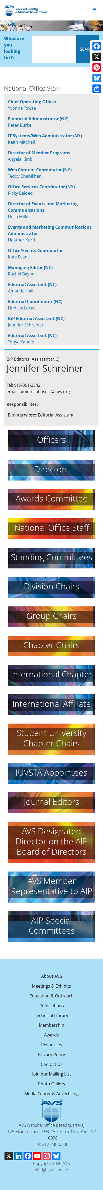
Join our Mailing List (51, 1074)
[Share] (96, 88)
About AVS (51, 976)
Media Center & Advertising (51, 1093)
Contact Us (52, 1064)
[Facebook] (96, 46)
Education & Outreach (52, 996)
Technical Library (51, 1015)
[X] (96, 57)
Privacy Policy (51, 1054)
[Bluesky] (96, 78)
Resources (51, 1045)
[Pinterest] (96, 67)
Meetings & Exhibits (51, 986)
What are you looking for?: (14, 48)
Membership (51, 1025)
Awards (51, 1035)
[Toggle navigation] (94, 9)
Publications (51, 1006)
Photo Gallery (51, 1084)
